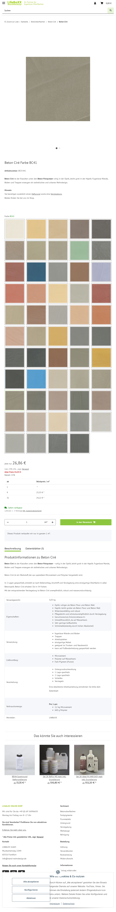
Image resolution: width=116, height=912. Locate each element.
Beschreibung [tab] (13, 548)
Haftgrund (36, 194)
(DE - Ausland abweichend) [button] (32, 511)
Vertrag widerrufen (68, 870)
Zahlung (63, 847)
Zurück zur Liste (13, 22)
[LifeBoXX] (14, 3)
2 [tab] (59, 148)
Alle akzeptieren (31, 881)
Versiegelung (56, 194)
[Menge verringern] (8, 522)
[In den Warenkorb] (7, 33)
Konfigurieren (31, 890)
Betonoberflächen (68, 811)
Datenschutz (69, 903)
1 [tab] (56, 148)
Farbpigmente (66, 815)
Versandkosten (66, 851)
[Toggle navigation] (3, 2)
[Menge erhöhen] (52, 522)
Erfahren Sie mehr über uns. (14, 830)
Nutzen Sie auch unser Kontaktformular (19, 865)
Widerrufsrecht (66, 858)
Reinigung (64, 834)
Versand (25, 469)
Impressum (55, 903)
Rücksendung (66, 854)
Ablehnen (31, 898)
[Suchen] (111, 11)
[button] (95, 3)
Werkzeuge (65, 831)
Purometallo (65, 819)
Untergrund (65, 823)
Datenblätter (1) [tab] (34, 548)
